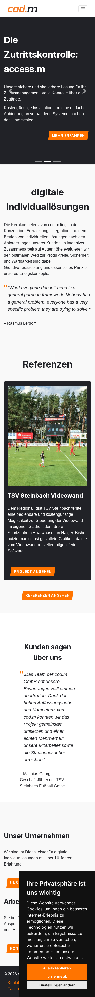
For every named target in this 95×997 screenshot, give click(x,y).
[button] (10, 90)
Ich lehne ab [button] (57, 976)
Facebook (17, 989)
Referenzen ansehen (47, 595)
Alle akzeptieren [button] (57, 968)
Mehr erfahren (68, 136)
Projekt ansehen (33, 572)
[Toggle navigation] (82, 8)
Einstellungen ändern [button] (57, 985)
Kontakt (14, 983)
